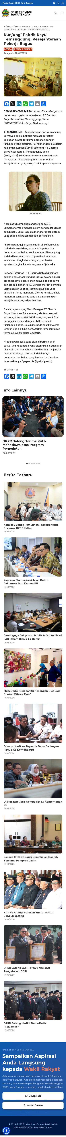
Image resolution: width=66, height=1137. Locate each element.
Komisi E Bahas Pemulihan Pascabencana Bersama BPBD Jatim (31, 526)
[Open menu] (62, 13)
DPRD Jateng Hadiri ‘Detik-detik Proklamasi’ (25, 1025)
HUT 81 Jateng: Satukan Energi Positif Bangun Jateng (28, 914)
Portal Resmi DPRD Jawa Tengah (18, 3)
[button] (6, 1130)
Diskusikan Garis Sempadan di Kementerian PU (33, 803)
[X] (58, 3)
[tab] (27, 463)
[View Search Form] (55, 13)
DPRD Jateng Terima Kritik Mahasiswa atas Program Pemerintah (24, 444)
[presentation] (33, 416)
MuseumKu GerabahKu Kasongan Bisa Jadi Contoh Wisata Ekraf (32, 693)
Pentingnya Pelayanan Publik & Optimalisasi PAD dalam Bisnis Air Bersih (33, 637)
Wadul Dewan (35, 1105)
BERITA (8, 49)
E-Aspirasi (35, 1095)
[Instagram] (62, 3)
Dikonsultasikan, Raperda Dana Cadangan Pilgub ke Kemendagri (31, 748)
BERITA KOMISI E (23, 49)
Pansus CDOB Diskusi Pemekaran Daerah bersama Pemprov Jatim (31, 859)
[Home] (5, 26)
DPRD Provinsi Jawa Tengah (30, 1124)
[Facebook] (54, 3)
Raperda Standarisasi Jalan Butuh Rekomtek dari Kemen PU (26, 582)
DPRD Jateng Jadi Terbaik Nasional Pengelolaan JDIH (27, 969)
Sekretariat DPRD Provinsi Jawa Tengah (33, 1127)
